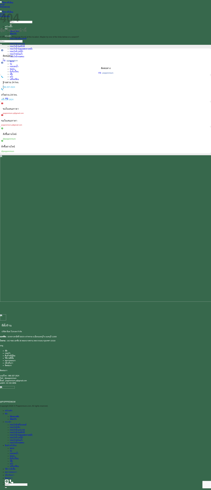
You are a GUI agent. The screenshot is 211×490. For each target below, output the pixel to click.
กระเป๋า (8, 353)
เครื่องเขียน (14, 79)
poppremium (12, 61)
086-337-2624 (13, 376)
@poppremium (10, 378)
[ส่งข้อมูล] (1, 44)
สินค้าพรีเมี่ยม (11, 59)
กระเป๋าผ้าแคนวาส (17, 44)
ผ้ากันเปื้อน (14, 72)
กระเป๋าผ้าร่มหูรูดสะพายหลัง (21, 49)
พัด (6, 351)
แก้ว (11, 77)
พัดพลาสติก (14, 417)
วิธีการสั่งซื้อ (9, 358)
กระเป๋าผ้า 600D (16, 51)
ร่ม (11, 64)
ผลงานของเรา (10, 361)
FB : (5, 61)
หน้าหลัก (8, 27)
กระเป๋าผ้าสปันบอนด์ (18, 39)
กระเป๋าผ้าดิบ (15, 427)
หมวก (12, 448)
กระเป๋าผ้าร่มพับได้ (17, 46)
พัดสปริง (13, 34)
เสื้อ (11, 74)
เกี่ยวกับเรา (9, 86)
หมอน (12, 69)
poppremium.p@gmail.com (16, 381)
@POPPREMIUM (7, 402)
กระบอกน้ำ (14, 66)
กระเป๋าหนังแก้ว (16, 54)
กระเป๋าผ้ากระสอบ (17, 57)
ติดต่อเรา (8, 365)
